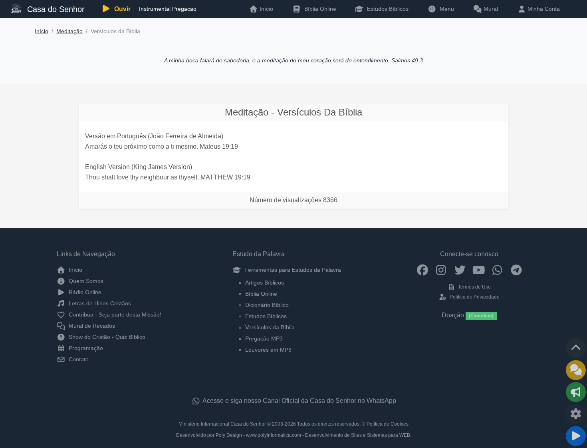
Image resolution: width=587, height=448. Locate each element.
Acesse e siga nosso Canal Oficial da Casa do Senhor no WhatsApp (298, 400)
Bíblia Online (319, 9)
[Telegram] (516, 270)
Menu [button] (445, 9)
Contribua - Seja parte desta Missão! (114, 314)
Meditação (69, 31)
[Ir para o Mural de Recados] (576, 370)
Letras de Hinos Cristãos (99, 303)
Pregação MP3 (264, 338)
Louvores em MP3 (268, 349)
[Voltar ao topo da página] (576, 348)
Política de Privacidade (473, 297)
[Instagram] (441, 270)
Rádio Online (84, 292)
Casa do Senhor (55, 9)
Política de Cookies (388, 424)
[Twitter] (460, 270)
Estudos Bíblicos (387, 9)
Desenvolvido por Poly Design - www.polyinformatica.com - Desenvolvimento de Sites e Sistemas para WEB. (293, 435)
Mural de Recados (91, 326)
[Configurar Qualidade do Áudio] (576, 414)
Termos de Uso (474, 287)
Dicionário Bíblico (267, 305)
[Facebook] (422, 270)
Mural (490, 9)
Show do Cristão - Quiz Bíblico (106, 337)
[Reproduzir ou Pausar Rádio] (576, 436)
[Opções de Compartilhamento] (576, 392)
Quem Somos (85, 281)
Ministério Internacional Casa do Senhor (222, 424)
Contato (78, 359)
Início (41, 31)
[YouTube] (479, 270)
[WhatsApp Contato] (497, 270)
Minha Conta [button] (543, 9)
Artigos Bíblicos (264, 282)
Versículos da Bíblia (270, 327)
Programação (85, 348)
